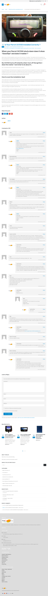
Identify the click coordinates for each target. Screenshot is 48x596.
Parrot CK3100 (31, 48)
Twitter (5, 114)
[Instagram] (45, 1)
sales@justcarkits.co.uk (7, 540)
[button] (3, 5)
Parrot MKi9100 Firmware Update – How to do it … (15, 507)
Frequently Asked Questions (6, 554)
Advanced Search (4, 559)
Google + (9, 114)
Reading (3, 578)
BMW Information (6, 470)
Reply (44, 132)
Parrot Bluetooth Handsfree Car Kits (17, 46)
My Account (4, 561)
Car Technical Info (6, 474)
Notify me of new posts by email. (11, 410)
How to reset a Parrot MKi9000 (41, 427)
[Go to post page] (8, 429)
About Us (3, 562)
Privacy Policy (4, 564)
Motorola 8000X (5, 479)
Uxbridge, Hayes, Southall (6, 576)
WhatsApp (9, 549)
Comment (6, 381)
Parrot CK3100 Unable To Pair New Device (10, 435)
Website (5, 403)
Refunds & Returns (5, 555)
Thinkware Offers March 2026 (8, 494)
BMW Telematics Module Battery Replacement (14, 505)
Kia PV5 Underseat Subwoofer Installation (10, 491)
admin (8, 46)
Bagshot (3, 580)
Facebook (2, 114)
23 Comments (38, 48)
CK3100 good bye (12, 48)
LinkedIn (7, 114)
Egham (3, 573)
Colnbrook (3, 577)
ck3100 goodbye (17, 48)
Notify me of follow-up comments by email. (13, 408)
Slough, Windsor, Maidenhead (7, 569)
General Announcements (7, 476)
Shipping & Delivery (5, 557)
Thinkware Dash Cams (7, 485)
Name (5, 394)
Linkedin (7, 549)
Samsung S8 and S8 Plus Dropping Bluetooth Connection (25, 436)
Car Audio (4, 472)
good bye (22, 48)
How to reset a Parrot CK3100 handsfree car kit (32, 331)
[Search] (45, 465)
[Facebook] (42, 1)
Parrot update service (19, 148)
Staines (3, 574)
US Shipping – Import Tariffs (7, 498)
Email (12, 114)
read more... (4, 527)
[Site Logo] (7, 5)
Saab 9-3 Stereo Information (8, 483)
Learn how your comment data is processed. (26, 417)
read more (7, 444)
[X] (44, 1)
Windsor (3, 570)
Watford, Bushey (4, 581)
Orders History (4, 558)
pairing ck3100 (26, 48)
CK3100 (7, 48)
